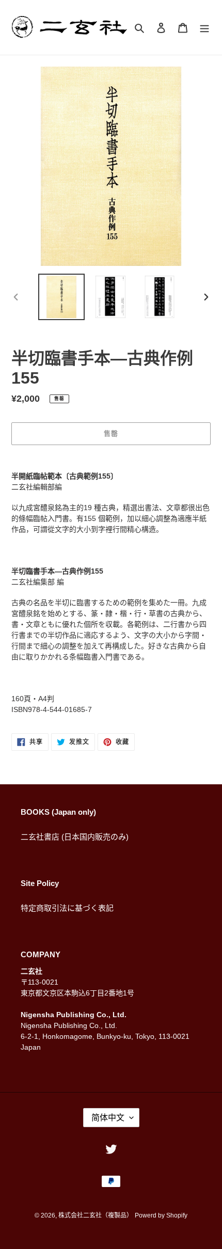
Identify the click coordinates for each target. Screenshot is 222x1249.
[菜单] (204, 28)
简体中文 (107, 1117)
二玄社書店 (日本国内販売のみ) (75, 836)
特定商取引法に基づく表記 (67, 908)
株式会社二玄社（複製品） (95, 1215)
